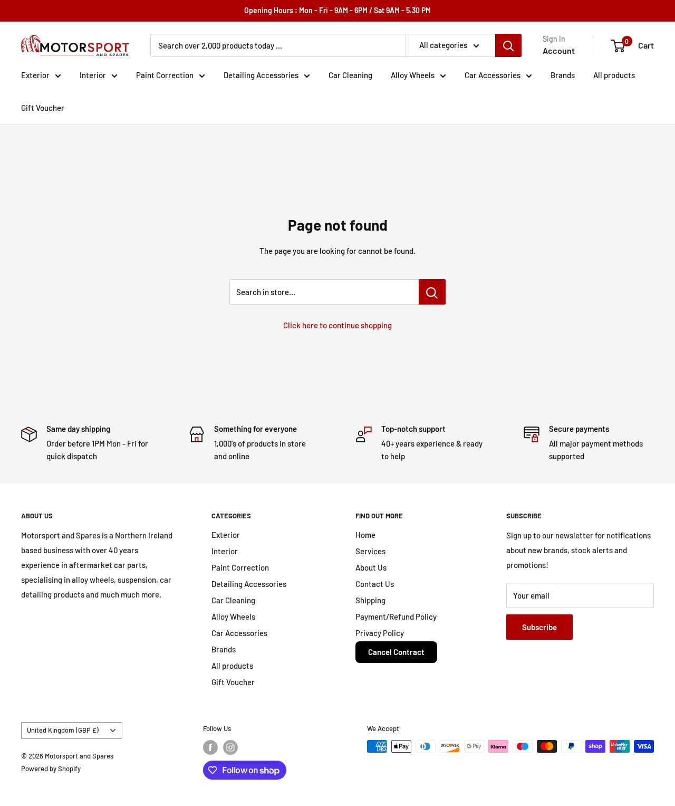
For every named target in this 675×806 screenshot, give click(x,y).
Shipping (370, 600)
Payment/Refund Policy (396, 616)
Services (370, 551)
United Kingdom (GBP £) (63, 730)
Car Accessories (492, 75)
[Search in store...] (432, 292)
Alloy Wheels (413, 75)
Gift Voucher (42, 107)
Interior (93, 75)
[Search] (508, 45)
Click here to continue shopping (337, 325)
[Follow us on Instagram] (230, 747)
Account (559, 50)
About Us (371, 567)
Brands (563, 75)
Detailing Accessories (261, 75)
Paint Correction (165, 75)
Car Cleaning (350, 75)
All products (614, 75)
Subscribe (539, 627)
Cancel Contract (396, 652)
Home (365, 534)
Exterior (35, 75)
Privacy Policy (379, 633)
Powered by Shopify (51, 768)
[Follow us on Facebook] (210, 747)
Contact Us (374, 584)
